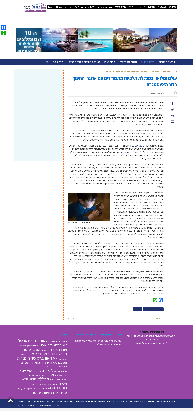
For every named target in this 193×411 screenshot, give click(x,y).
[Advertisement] (39, 93)
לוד (57, 406)
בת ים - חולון (63, 401)
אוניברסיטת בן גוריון (53, 345)
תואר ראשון (53, 392)
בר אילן (57, 358)
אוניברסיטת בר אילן (54, 350)
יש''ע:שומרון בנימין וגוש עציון (44, 401)
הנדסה (32, 367)
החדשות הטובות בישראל (82, 401)
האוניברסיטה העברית (34, 358)
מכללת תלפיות (130, 152)
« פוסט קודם (159, 318)
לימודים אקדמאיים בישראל (46, 406)
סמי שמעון (45, 388)
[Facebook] (3, 27)
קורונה (33, 388)
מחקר (50, 375)
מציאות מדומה (36, 384)
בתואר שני (139, 145)
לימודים (47, 370)
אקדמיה (64, 359)
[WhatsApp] (3, 33)
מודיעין (113, 401)
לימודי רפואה (26, 370)
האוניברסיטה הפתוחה (54, 362)
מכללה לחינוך (35, 375)
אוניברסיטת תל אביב (42, 353)
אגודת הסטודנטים (52, 342)
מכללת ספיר (55, 379)
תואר (64, 393)
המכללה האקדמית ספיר (43, 367)
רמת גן (70, 401)
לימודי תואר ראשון (60, 375)
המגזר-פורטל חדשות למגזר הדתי (128, 401)
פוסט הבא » (72, 318)
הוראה (37, 363)
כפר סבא (23, 406)
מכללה (43, 375)
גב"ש (56, 401)
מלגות (63, 383)
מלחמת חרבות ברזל (50, 384)
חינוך (160, 309)
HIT (61, 341)
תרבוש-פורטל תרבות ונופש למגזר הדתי (153, 401)
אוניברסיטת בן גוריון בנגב (28, 346)
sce (65, 341)
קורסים (26, 388)
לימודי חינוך (58, 371)
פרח (38, 389)
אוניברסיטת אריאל (31, 341)
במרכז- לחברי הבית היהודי (25, 401)
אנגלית (23, 354)
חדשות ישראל (32, 406)
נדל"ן (18, 406)
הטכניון (32, 363)
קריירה (20, 389)
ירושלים (26, 367)
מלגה (21, 379)
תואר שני (138, 309)
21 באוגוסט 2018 (157, 93)
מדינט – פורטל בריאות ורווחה (100, 401)
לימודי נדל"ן (37, 371)
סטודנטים (58, 387)
